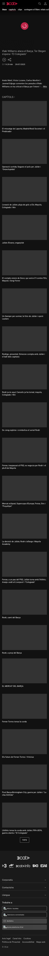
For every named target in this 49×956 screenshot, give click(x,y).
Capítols (7, 97)
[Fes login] (45, 3)
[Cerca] (41, 3)
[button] (24, 879)
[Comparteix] (9, 60)
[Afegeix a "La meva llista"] (4, 60)
